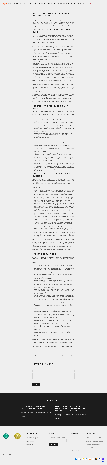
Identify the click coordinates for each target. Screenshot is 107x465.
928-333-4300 (31, 441)
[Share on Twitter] (62, 355)
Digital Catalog (74, 446)
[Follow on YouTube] (10, 454)
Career (72, 448)
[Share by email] (72, 355)
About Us (73, 437)
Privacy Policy (55, 366)
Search (72, 435)
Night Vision (42, 3)
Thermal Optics (17, 3)
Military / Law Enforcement (61, 3)
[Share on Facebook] (57, 355)
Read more (23, 416)
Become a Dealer (74, 444)
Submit (36, 384)
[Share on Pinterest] (67, 355)
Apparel (50, 3)
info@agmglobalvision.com (37, 448)
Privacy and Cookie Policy (76, 439)
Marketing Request (75, 450)
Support (73, 3)
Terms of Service (63, 366)
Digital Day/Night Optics (30, 3)
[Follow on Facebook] (3, 454)
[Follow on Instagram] (6, 454)
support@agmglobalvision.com (32, 445)
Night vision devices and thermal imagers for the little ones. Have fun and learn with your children (70, 408)
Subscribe (53, 444)
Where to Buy (81, 3)
